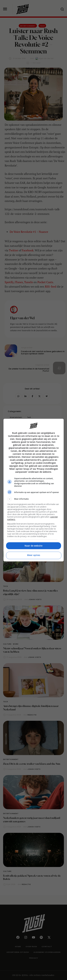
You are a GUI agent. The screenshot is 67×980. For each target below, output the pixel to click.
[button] (33, 499)
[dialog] (33, 490)
